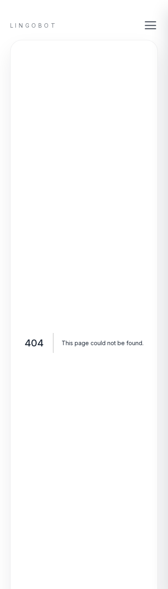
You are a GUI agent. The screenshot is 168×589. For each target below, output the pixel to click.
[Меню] (150, 26)
